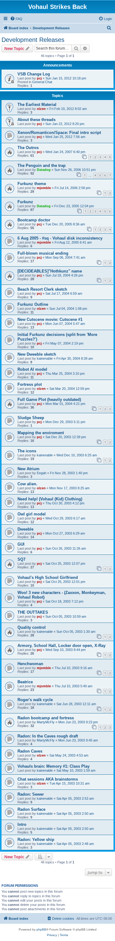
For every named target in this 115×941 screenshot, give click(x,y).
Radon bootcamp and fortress (45, 718)
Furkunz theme (31, 183)
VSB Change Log (33, 74)
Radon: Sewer (30, 794)
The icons (26, 451)
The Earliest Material (36, 104)
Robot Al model (32, 369)
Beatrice (25, 682)
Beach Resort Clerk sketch (42, 289)
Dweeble (25, 529)
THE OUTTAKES (32, 612)
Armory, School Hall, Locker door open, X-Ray (61, 645)
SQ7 (21, 559)
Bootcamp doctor (33, 220)
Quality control (31, 627)
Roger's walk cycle (35, 699)
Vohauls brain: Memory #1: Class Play (53, 766)
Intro (21, 824)
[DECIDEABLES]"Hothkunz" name (49, 271)
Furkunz (25, 202)
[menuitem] (16, 18)
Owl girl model (31, 514)
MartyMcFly (46, 722)
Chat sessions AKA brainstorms (47, 779)
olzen (41, 109)
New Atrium (28, 468)
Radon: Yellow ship (35, 839)
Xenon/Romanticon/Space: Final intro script (59, 132)
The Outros (28, 147)
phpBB (41, 929)
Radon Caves (29, 751)
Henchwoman (30, 663)
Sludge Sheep (30, 417)
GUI (21, 544)
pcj (39, 78)
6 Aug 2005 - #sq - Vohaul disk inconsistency (59, 238)
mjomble (44, 188)
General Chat (42, 82)
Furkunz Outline (32, 304)
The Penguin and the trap (41, 165)
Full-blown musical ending (42, 253)
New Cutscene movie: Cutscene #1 (49, 319)
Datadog (44, 170)
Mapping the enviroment (40, 432)
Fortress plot (29, 384)
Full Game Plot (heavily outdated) (49, 399)
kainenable (45, 358)
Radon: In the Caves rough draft (47, 736)
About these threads (36, 119)
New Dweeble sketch (36, 354)
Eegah (41, 473)
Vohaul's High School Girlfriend (47, 577)
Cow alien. (27, 484)
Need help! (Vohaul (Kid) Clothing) (49, 499)
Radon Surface (31, 809)
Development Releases (33, 39)
